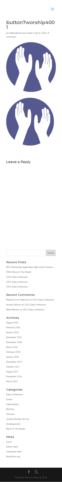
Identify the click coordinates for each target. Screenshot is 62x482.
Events (9, 399)
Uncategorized (13, 423)
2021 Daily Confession (17, 286)
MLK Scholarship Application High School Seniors (29, 267)
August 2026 (12, 322)
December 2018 (14, 342)
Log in (9, 441)
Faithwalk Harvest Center (21, 33)
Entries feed (12, 446)
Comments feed (13, 451)
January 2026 (12, 332)
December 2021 (14, 337)
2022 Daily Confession (17, 281)
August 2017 (12, 371)
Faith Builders (12, 404)
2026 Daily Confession (17, 276)
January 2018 (12, 356)
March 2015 (12, 381)
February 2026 (13, 327)
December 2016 (14, 376)
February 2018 (13, 351)
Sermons (10, 414)
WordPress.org (13, 456)
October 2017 (13, 366)
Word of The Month (15, 428)
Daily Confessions (14, 394)
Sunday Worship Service (17, 419)
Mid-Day (10, 409)
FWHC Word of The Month (18, 272)
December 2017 (14, 361)
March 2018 (12, 347)
